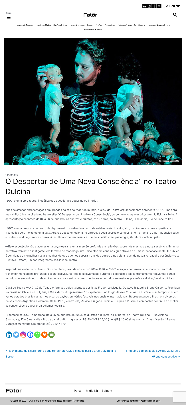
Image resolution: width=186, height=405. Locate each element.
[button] (175, 15)
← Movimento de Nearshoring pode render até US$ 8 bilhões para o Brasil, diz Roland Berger (61, 351)
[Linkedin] (9, 334)
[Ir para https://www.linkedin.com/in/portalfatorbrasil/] (144, 6)
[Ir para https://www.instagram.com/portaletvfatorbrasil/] (149, 6)
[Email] (51, 334)
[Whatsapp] (37, 334)
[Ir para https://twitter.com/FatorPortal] (159, 6)
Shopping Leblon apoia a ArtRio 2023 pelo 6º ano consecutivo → (153, 351)
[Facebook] (30, 334)
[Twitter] (16, 334)
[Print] (44, 334)
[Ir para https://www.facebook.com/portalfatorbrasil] (154, 6)
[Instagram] (23, 334)
